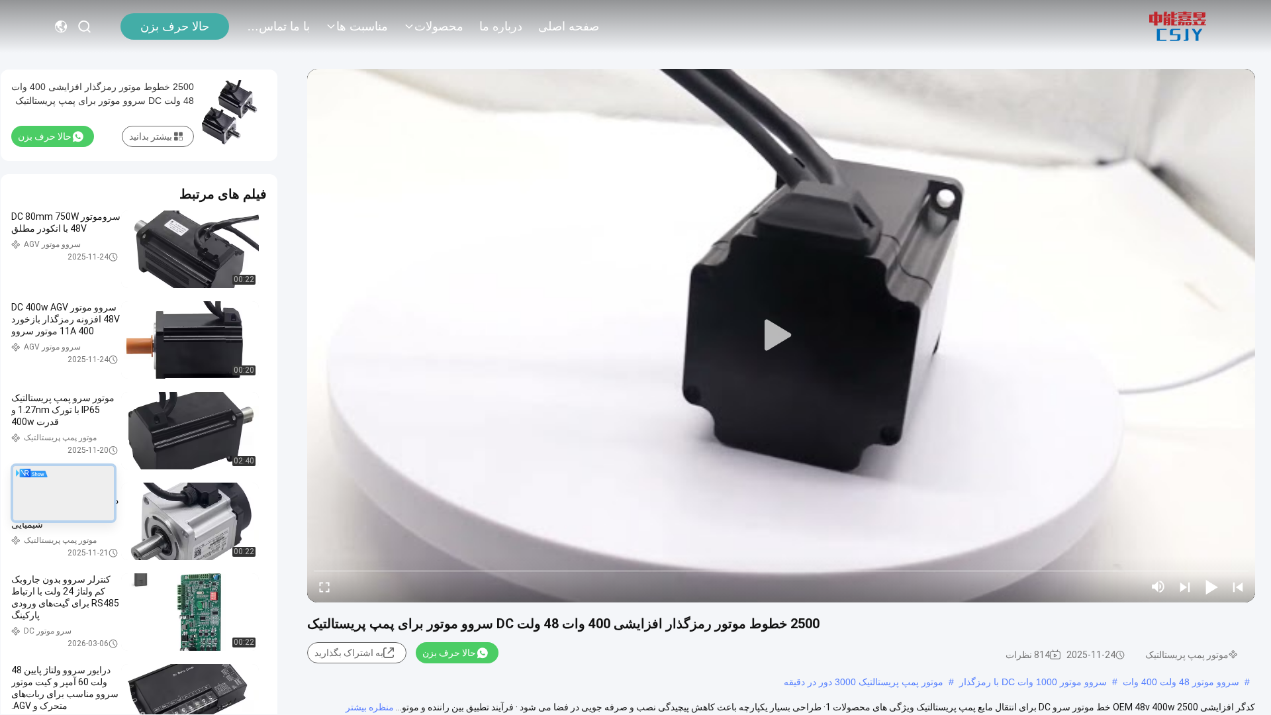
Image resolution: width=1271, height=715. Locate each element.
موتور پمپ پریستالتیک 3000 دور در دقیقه (863, 682)
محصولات (438, 26)
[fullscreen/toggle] (324, 586)
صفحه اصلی (568, 26)
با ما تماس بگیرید (278, 26)
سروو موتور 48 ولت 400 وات (1181, 682)
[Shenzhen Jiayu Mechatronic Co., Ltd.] (1177, 26)
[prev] (1238, 586)
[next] (1185, 586)
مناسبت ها (362, 26)
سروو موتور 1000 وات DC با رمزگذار (1033, 682)
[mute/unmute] (1158, 586)
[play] (781, 335)
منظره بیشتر (370, 707)
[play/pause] (1211, 586)
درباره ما (500, 26)
